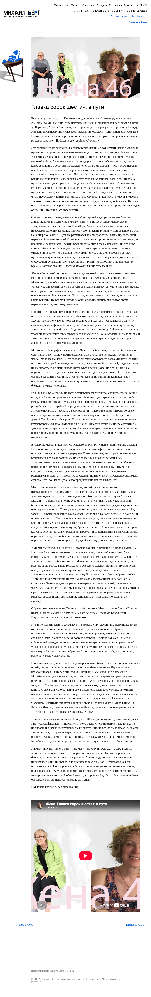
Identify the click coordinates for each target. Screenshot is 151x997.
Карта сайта (128, 16)
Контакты (142, 16)
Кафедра (131, 5)
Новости (61, 5)
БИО (143, 5)
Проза (76, 5)
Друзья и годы (123, 11)
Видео (101, 5)
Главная (133, 22)
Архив (142, 11)
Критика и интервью (92, 11)
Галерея (115, 5)
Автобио (115, 16)
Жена (144, 22)
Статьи (88, 5)
